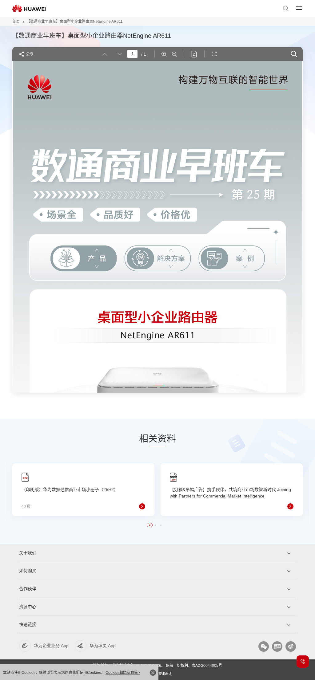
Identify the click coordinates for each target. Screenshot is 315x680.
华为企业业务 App (51, 645)
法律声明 (165, 674)
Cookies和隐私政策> (123, 672)
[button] (149, 525)
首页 (16, 21)
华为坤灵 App (103, 645)
